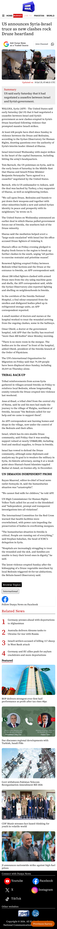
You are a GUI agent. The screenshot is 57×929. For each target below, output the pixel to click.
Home (9, 16)
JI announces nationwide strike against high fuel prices (28, 867)
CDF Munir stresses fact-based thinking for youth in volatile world (25, 825)
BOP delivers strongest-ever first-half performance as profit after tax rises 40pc (24, 700)
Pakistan (39, 16)
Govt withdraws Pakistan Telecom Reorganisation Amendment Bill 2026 (22, 783)
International (10, 591)
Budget (18, 16)
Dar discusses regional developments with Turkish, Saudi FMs (25, 742)
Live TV (28, 16)
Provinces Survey (42, 923)
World (50, 16)
